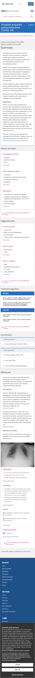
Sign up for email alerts (8, 611)
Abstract (11, 408)
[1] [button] (28, 111)
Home (4, 566)
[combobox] (15, 17)
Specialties (5, 571)
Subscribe (5, 600)
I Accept (17, 664)
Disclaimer (5, 621)
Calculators (5, 574)
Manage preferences (17, 674)
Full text (5, 408)
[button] (28, 25)
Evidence (4, 582)
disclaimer (27, 551)
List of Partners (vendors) (9, 660)
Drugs (4, 585)
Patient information (7, 577)
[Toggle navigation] (32, 10)
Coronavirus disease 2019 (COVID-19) (15, 140)
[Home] (10, 10)
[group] (17, 344)
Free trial (4, 597)
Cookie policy (9, 649)
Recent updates (6, 568)
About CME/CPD (7, 606)
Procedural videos (7, 579)
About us (4, 603)
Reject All (17, 669)
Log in (31, 4)
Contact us (5, 609)
